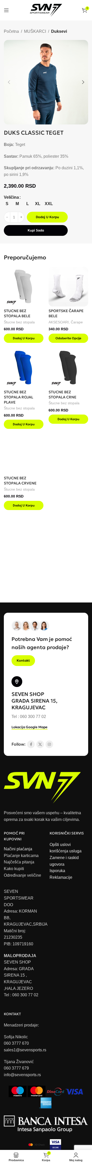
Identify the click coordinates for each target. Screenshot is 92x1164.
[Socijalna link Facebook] (31, 744)
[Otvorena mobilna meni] (6, 10)
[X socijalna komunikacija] (40, 744)
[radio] (7, 203)
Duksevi (59, 31)
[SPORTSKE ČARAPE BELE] (68, 286)
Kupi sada (36, 230)
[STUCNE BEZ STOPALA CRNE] (68, 368)
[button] (9, 82)
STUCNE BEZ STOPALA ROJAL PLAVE (18, 397)
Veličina (11, 197)
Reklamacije (61, 877)
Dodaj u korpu (47, 217)
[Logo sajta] (46, 10)
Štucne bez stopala (19, 322)
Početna (11, 31)
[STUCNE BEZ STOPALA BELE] (23, 286)
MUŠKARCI (35, 31)
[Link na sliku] (42, 785)
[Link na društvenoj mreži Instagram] (49, 744)
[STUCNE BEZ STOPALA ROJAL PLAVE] (23, 368)
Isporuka (57, 871)
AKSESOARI (59, 322)
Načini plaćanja (18, 849)
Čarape (77, 322)
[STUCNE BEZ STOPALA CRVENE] (23, 454)
